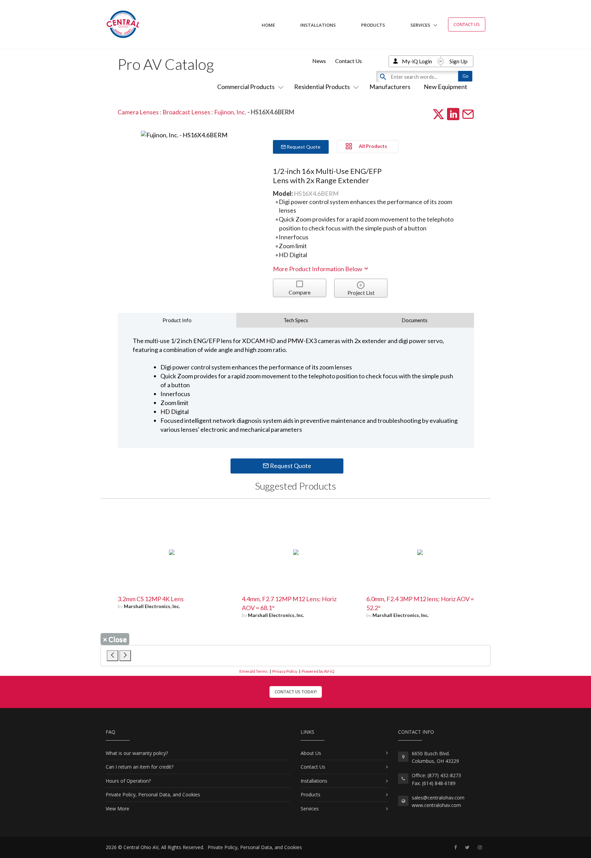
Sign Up (458, 61)
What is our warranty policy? (137, 753)
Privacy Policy (284, 671)
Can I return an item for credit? (139, 767)
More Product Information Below (318, 269)
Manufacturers (389, 86)
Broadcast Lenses (186, 112)
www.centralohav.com (436, 805)
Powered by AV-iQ (318, 671)
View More (117, 808)
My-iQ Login (417, 61)
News (319, 61)
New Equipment (445, 86)
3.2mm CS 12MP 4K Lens (151, 599)
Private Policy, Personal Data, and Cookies (153, 794)
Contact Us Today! (296, 692)
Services (420, 25)
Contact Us (467, 24)
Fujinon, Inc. (230, 112)
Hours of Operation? (128, 781)
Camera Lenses (138, 112)
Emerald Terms (253, 671)
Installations (318, 25)
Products (373, 25)
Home (268, 25)
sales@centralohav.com (438, 797)
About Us (311, 753)
